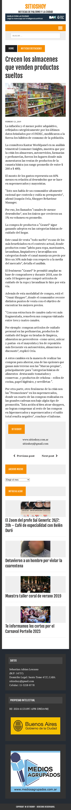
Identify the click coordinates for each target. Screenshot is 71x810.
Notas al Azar (15, 491)
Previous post (26, 456)
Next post (48, 456)
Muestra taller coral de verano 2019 (33, 596)
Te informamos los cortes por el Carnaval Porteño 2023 (29, 629)
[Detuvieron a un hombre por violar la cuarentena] (35, 555)
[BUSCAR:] (35, 35)
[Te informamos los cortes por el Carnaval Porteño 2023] (35, 621)
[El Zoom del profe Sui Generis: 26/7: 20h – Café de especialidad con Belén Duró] (35, 515)
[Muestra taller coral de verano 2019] (35, 590)
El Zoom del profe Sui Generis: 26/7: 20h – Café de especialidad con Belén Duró (33, 525)
